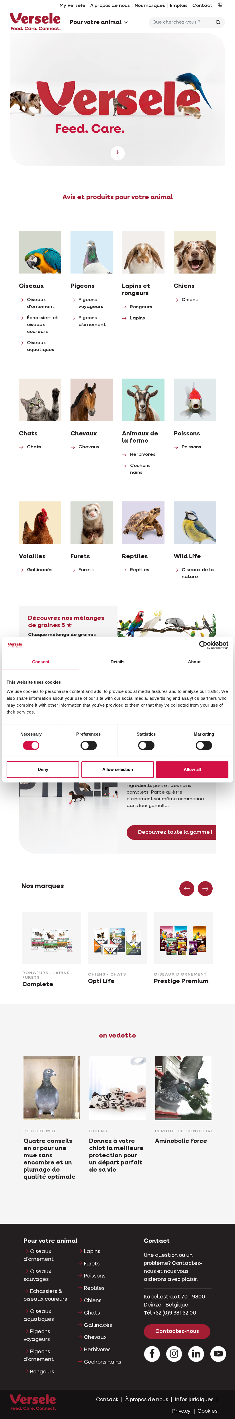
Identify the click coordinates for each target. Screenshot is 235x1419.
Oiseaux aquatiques (38, 1315)
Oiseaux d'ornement (38, 1255)
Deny (43, 769)
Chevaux (89, 447)
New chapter (117, 99)
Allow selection (117, 769)
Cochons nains (102, 1362)
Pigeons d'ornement (38, 1355)
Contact (202, 5)
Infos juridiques (194, 1399)
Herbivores (142, 454)
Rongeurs (141, 307)
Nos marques (150, 5)
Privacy (181, 1411)
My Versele (72, 5)
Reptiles (139, 570)
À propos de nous (110, 5)
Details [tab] (118, 661)
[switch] (89, 745)
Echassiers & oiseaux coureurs (45, 1295)
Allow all (192, 769)
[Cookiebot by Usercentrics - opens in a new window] (203, 645)
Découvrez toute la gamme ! (175, 832)
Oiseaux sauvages (37, 1275)
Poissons (191, 447)
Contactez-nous (177, 1331)
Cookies (207, 1411)
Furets (86, 570)
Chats (34, 447)
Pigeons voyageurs (36, 1335)
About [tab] (194, 661)
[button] (220, 5)
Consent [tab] (40, 661)
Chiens (190, 300)
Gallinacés (39, 570)
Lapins (137, 318)
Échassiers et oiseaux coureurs (42, 325)
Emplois (178, 5)
